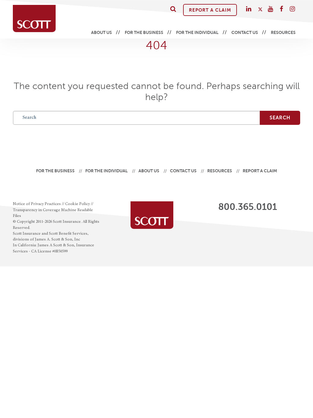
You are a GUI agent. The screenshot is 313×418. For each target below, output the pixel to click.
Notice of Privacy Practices (37, 204)
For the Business (144, 32)
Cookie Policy (77, 204)
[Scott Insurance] (34, 18)
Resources (283, 32)
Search (280, 118)
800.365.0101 (247, 207)
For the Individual (197, 32)
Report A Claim (210, 10)
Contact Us (244, 32)
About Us (101, 32)
